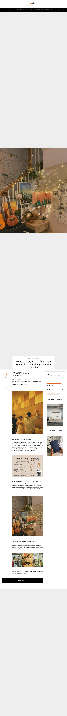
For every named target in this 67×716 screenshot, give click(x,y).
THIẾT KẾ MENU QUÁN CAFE (55, 404)
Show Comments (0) (22, 580)
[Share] (6, 383)
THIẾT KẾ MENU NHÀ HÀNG (55, 436)
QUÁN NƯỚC (36, 358)
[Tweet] (6, 386)
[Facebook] (54, 10)
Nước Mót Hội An (51, 387)
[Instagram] (56, 10)
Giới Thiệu (47, 9)
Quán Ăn (25, 9)
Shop (52, 9)
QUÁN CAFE (30, 358)
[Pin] (6, 388)
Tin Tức (42, 9)
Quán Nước (30, 9)
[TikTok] (58, 10)
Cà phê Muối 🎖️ (50, 390)
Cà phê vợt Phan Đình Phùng (53, 398)
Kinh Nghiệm (37, 9)
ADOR (6, 377)
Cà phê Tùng (50, 394)
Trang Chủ (19, 9)
